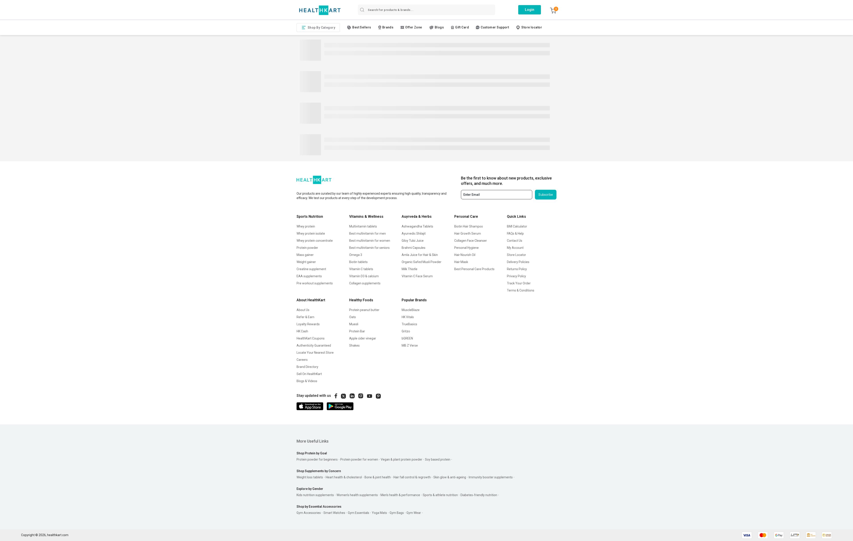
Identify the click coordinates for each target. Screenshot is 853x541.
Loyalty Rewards (308, 324)
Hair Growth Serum (467, 233)
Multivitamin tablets (363, 226)
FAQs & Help (515, 233)
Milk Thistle (409, 269)
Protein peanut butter (364, 310)
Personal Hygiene (466, 248)
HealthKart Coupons (311, 338)
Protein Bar (357, 331)
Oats (352, 317)
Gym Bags (397, 513)
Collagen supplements (365, 283)
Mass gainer (305, 255)
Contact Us (514, 240)
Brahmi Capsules (413, 248)
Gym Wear (414, 513)
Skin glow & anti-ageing (449, 477)
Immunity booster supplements (491, 477)
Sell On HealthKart (309, 374)
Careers (302, 359)
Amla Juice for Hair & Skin (420, 255)
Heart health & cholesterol (344, 477)
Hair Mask (461, 262)
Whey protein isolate (311, 233)
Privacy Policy (516, 276)
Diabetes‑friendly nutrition (478, 495)
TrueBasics (409, 324)
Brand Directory (307, 367)
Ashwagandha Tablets (417, 226)
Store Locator (516, 255)
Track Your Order (519, 283)
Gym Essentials (358, 513)
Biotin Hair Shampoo (468, 226)
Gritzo (406, 331)
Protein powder (307, 248)
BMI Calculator (517, 226)
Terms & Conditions (520, 290)
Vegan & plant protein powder (401, 459)
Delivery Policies (518, 262)
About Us (303, 310)
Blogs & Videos (307, 381)
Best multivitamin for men (367, 233)
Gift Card (462, 27)
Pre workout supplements (315, 283)
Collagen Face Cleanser (470, 240)
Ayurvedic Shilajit (414, 233)
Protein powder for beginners (317, 459)
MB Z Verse (410, 345)
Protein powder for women (359, 459)
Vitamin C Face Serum (417, 276)
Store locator (531, 27)
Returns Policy (517, 269)
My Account (515, 248)
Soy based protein (437, 459)
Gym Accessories (309, 513)
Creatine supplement (311, 269)
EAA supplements (309, 276)
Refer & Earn (305, 317)
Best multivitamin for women (369, 240)
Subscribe (545, 194)
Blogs (439, 27)
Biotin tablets (358, 262)
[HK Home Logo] (320, 10)
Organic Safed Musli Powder (421, 262)
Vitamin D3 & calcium (364, 276)
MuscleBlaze (411, 310)
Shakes (354, 345)
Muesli (353, 324)
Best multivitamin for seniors (369, 248)
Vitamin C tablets (361, 269)
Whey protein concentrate (315, 240)
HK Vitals (408, 317)
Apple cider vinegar (362, 338)
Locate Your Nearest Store (315, 352)
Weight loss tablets (310, 477)
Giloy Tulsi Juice (413, 240)
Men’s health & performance (400, 495)
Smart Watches (334, 513)
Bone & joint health (378, 477)
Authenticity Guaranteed (314, 345)
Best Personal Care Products (474, 269)
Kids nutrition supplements (315, 495)
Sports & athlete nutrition (440, 495)
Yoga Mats (379, 513)
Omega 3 (355, 255)
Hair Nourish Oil (464, 255)
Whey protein (306, 226)
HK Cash (302, 331)
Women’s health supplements (357, 495)
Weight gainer (306, 262)
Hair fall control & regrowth (412, 477)
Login (529, 10)
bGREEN (407, 338)
